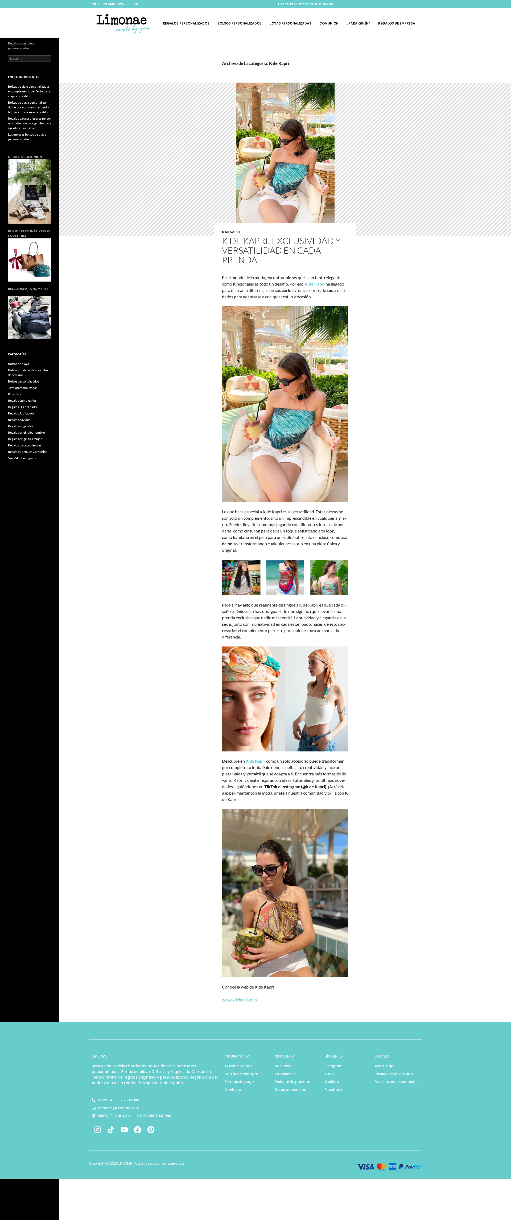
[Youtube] (124, 1130)
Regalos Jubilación (21, 413)
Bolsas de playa (18, 364)
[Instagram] (98, 1130)
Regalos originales (20, 426)
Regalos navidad (19, 420)
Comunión (329, 23)
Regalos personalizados (186, 23)
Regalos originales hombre (26, 432)
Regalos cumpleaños (22, 400)
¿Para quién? (358, 23)
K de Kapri (231, 232)
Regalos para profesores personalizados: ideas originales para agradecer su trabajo (29, 123)
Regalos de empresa (396, 23)
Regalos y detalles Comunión (28, 452)
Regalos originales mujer (25, 439)
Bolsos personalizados (239, 23)
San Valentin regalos (22, 458)
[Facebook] (137, 1130)
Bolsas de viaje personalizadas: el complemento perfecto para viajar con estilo (29, 91)
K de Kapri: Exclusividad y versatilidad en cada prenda (281, 250)
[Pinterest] (151, 1130)
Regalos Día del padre (23, 407)
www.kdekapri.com (239, 999)
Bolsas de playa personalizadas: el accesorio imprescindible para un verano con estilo (28, 107)
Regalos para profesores (25, 445)
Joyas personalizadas (290, 23)
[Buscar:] (29, 58)
